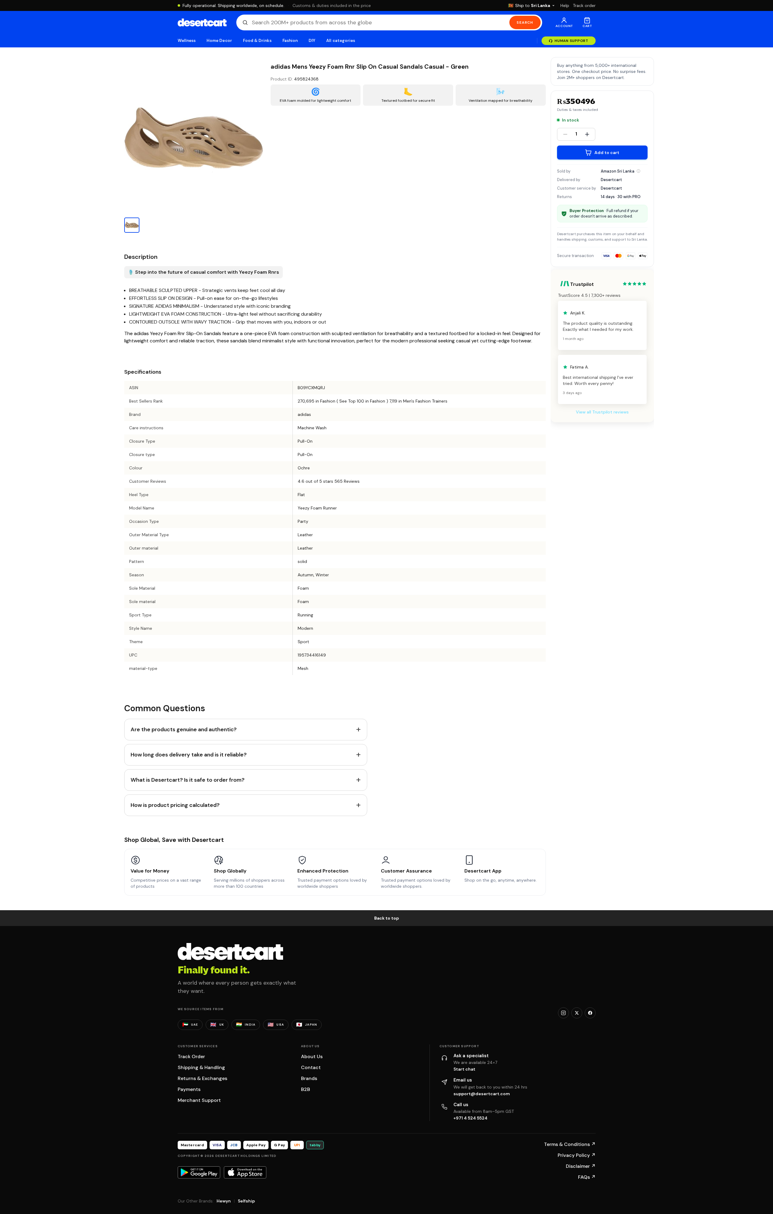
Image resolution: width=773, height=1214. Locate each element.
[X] (576, 1012)
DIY (312, 40)
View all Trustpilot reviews (602, 412)
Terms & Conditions (570, 1144)
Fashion (290, 40)
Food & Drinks (257, 40)
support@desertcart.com (481, 1093)
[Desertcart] (202, 22)
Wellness (187, 40)
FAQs (587, 1177)
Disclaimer (581, 1166)
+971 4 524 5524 (470, 1118)
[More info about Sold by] (638, 171)
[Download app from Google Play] (199, 1172)
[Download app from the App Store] (245, 1172)
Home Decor (219, 40)
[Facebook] (590, 1012)
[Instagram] (563, 1012)
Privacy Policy (577, 1155)
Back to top (386, 918)
